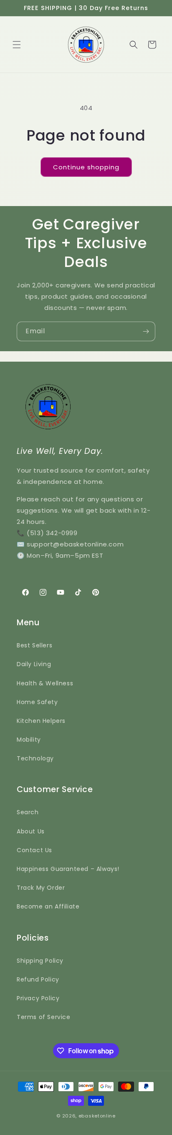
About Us (31, 831)
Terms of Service (44, 1017)
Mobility (29, 739)
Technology (35, 758)
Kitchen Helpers (41, 721)
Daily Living (34, 664)
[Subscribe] (146, 331)
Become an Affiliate (48, 906)
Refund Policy (38, 979)
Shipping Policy (40, 960)
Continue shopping (86, 167)
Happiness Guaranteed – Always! (68, 869)
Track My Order (41, 887)
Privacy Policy (38, 998)
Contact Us (34, 850)
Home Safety (37, 702)
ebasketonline (97, 1115)
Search (28, 812)
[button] (17, 44)
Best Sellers (34, 645)
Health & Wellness (45, 683)
